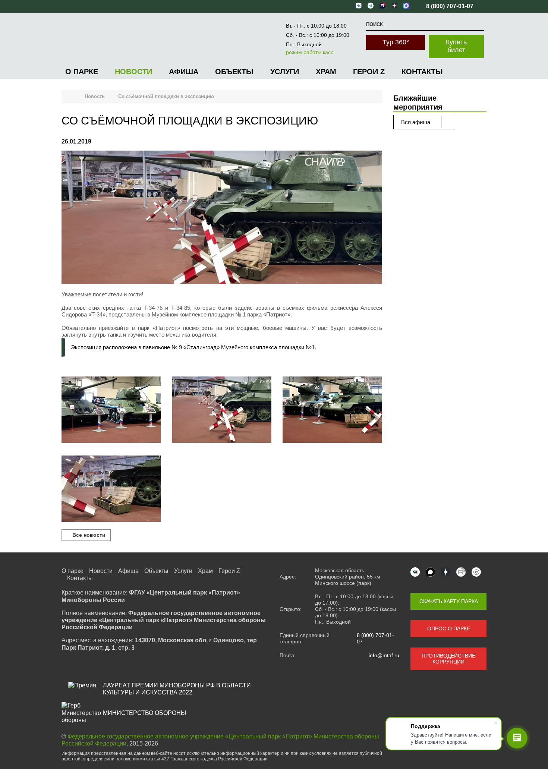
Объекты (234, 71)
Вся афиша (416, 122)
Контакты (422, 71)
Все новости (88, 535)
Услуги (284, 71)
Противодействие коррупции (448, 659)
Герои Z (369, 71)
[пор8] (222, 410)
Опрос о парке (448, 628)
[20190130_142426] (332, 410)
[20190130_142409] (111, 410)
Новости (133, 71)
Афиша (183, 71)
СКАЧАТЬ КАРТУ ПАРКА (448, 601)
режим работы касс (309, 52)
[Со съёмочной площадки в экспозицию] (222, 218)
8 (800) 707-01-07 (375, 638)
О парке (81, 71)
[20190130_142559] (111, 489)
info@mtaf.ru (384, 655)
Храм (326, 71)
